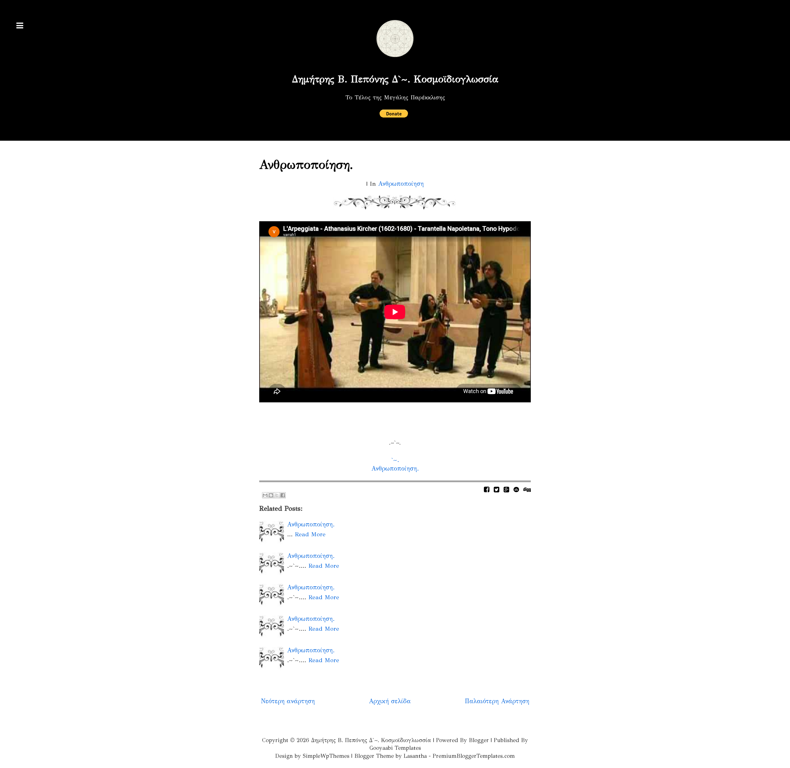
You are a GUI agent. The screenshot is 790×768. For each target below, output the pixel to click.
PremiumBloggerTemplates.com (474, 756)
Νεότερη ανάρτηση (288, 701)
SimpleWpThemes (326, 756)
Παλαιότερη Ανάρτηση (497, 701)
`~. (395, 460)
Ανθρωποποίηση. (306, 164)
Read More (310, 534)
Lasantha (415, 756)
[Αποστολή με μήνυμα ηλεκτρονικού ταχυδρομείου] (265, 495)
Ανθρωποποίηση (401, 184)
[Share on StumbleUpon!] (516, 489)
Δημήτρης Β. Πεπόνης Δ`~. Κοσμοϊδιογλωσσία (395, 79)
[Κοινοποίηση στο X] (277, 495)
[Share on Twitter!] (496, 489)
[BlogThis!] (271, 495)
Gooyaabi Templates (395, 748)
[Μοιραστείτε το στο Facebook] (283, 495)
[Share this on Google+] (506, 489)
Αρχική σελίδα (390, 701)
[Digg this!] (527, 489)
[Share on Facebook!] (486, 489)
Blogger (479, 740)
